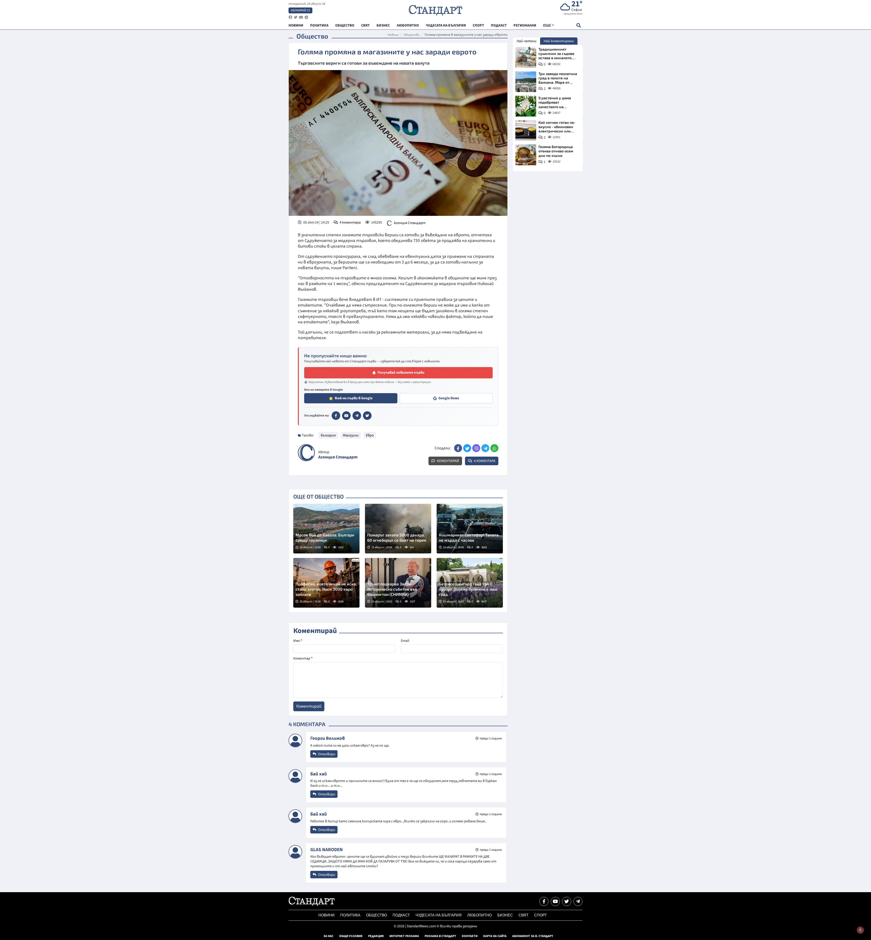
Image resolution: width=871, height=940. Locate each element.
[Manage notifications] (860, 930)
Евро (370, 435)
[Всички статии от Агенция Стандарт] (306, 452)
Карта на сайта (494, 936)
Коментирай (447, 460)
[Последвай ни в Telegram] (577, 901)
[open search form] (578, 25)
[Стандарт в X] (367, 415)
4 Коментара (484, 460)
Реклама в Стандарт (440, 936)
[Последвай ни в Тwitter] (566, 901)
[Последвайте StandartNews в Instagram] (295, 17)
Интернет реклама (404, 936)
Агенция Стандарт (410, 222)
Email (405, 641)
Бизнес (505, 915)
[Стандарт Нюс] (312, 904)
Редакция (376, 936)
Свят (523, 915)
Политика (350, 915)
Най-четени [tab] (526, 41)
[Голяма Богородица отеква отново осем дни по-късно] (525, 154)
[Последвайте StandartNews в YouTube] (301, 17)
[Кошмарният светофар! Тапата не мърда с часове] (470, 528)
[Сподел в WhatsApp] (494, 448)
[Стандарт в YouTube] (346, 415)
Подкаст (401, 915)
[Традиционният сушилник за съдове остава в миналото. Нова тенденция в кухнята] (525, 57)
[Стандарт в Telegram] (356, 415)
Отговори (326, 754)
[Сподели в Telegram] (485, 448)
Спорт (540, 915)
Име (297, 641)
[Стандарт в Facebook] (336, 415)
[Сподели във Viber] (476, 448)
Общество (412, 35)
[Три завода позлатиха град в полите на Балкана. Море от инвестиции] (525, 81)
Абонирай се (300, 10)
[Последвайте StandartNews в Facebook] (290, 17)
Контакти (469, 936)
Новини (393, 35)
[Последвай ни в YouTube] (555, 901)
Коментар (303, 658)
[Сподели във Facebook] (458, 448)
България (328, 435)
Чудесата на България (439, 915)
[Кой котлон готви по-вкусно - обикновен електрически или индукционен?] (525, 130)
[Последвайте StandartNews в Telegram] (306, 17)
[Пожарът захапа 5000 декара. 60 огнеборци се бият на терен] (398, 528)
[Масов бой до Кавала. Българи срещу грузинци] (326, 528)
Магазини (351, 435)
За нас (328, 936)
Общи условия (350, 936)
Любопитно (479, 915)
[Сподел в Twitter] (467, 448)
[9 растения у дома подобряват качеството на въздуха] (525, 106)
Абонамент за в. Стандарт (532, 936)
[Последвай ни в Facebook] (543, 901)
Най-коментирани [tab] (559, 41)
